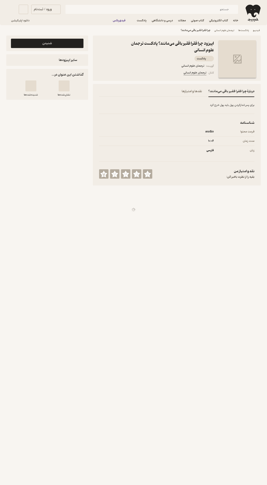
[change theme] (11, 9)
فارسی (210, 150)
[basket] (23, 9)
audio (209, 131)
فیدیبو (256, 30)
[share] (120, 74)
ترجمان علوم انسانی (224, 30)
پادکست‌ (201, 59)
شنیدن (47, 43)
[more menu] (101, 74)
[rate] (147, 174)
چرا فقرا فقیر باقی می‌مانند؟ (195, 30)
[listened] (30, 85)
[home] (253, 13)
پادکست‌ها (243, 30)
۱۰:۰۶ (211, 141)
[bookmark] (111, 74)
